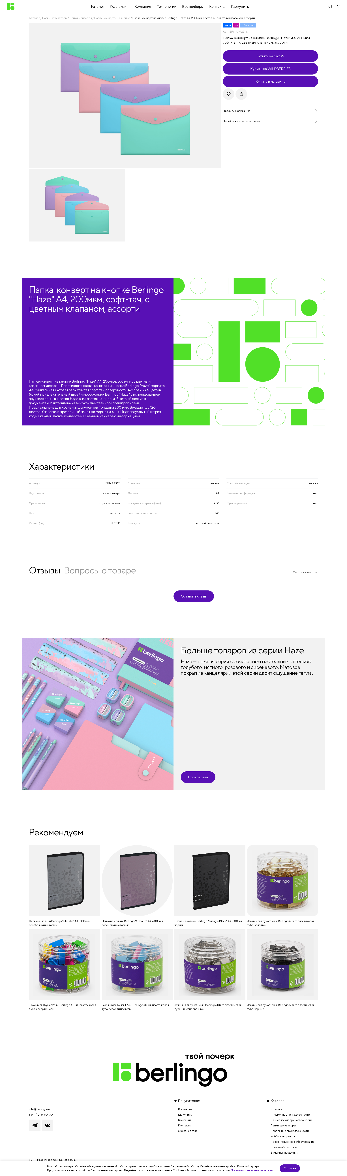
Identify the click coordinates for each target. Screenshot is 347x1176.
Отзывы (44, 570)
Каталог (34, 18)
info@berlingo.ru (39, 1109)
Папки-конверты (81, 18)
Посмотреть (198, 777)
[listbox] (305, 572)
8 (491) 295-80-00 (41, 1114)
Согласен (290, 1168)
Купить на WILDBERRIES (270, 69)
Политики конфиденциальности (252, 1170)
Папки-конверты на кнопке (112, 18)
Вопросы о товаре (100, 570)
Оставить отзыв (194, 596)
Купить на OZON (270, 56)
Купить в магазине (271, 81)
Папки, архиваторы (54, 18)
